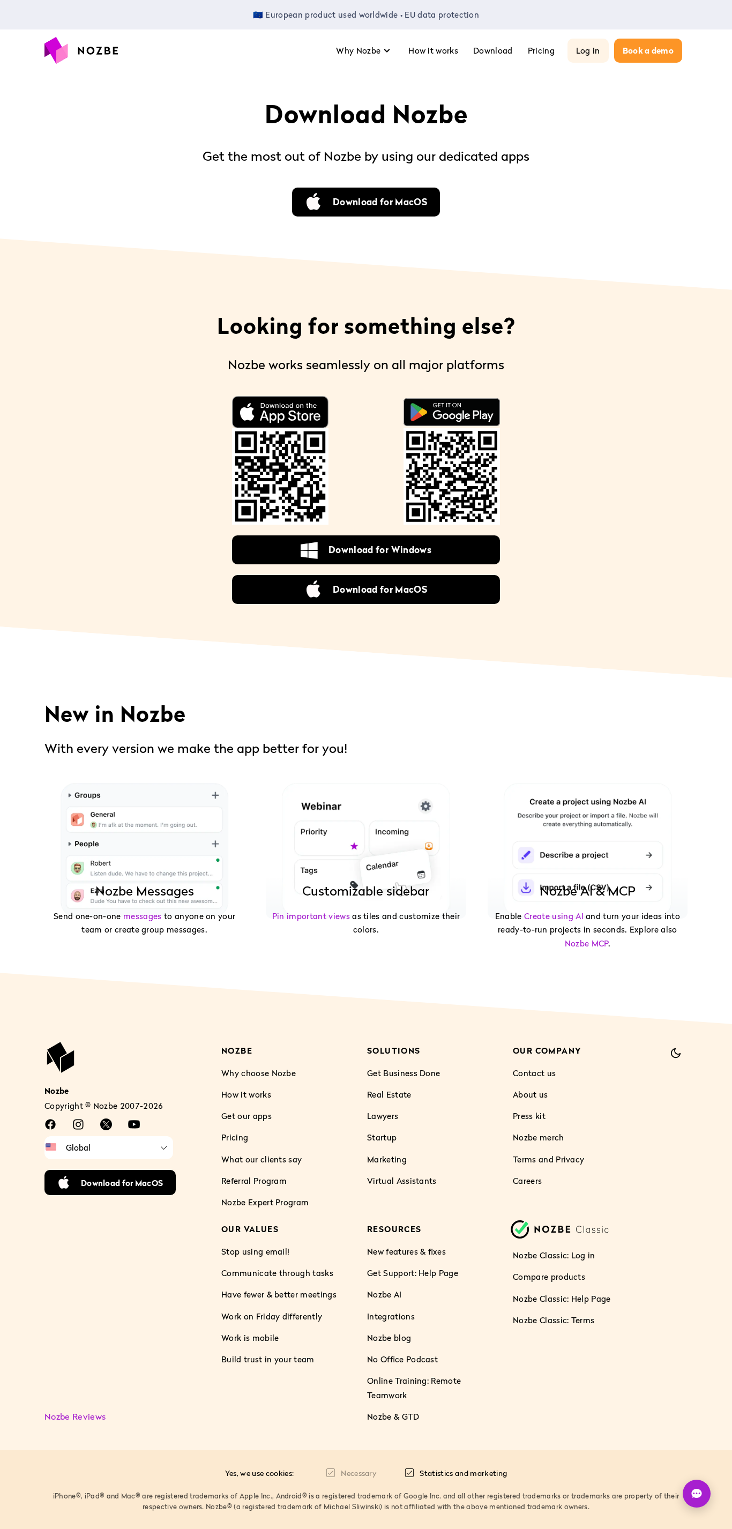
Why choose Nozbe (258, 1073)
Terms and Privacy (548, 1158)
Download (493, 50)
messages (142, 916)
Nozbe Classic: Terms (553, 1320)
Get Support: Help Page (412, 1273)
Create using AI (554, 916)
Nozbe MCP (586, 943)
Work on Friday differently (271, 1316)
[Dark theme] (676, 1053)
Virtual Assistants (402, 1180)
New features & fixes (406, 1251)
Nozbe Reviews (75, 1416)
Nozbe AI (384, 1294)
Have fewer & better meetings (279, 1294)
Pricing (541, 50)
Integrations (391, 1316)
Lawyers (382, 1116)
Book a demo (648, 50)
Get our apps (246, 1116)
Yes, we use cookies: (259, 1473)
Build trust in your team (268, 1359)
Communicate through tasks (277, 1273)
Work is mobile (250, 1337)
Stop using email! (255, 1251)
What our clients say (261, 1158)
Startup (382, 1137)
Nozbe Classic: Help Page (562, 1298)
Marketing (387, 1158)
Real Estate (389, 1094)
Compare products (549, 1276)
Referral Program (254, 1180)
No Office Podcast (402, 1359)
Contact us (534, 1073)
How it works (433, 50)
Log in (588, 50)
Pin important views (311, 916)
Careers (527, 1180)
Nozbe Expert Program (265, 1202)
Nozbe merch (538, 1137)
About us (530, 1094)
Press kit (529, 1116)
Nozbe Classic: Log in (554, 1255)
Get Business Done (403, 1073)
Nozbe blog (389, 1337)
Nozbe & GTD (393, 1416)
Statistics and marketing (463, 1473)
